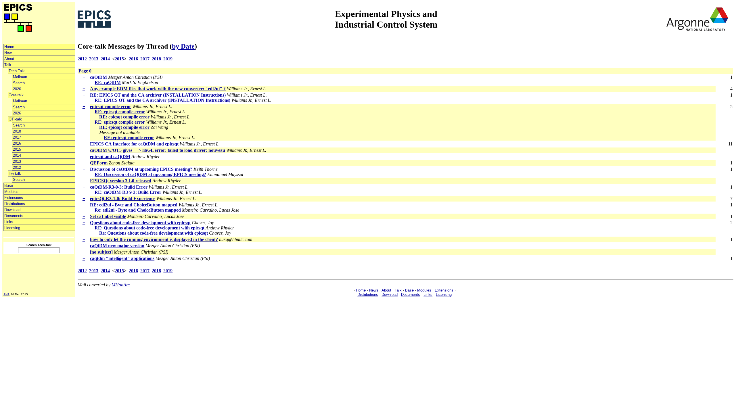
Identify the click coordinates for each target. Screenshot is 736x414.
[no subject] (101, 252)
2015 (17, 149)
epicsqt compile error (110, 106)
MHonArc (121, 284)
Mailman (20, 77)
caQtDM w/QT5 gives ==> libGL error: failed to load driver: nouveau (157, 150)
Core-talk (16, 95)
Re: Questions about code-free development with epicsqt (153, 233)
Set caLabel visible (108, 216)
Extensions (13, 197)
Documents (13, 216)
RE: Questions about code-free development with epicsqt (149, 227)
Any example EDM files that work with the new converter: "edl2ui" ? (158, 88)
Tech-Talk (17, 71)
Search (19, 83)
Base (8, 185)
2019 (167, 58)
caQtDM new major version (117, 245)
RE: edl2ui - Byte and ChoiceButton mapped (133, 204)
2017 (17, 137)
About (9, 59)
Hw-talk (15, 173)
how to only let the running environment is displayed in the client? (154, 239)
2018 (17, 131)
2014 (17, 155)
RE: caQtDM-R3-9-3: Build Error (128, 192)
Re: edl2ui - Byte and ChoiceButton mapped (138, 210)
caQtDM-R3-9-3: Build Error (118, 187)
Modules (11, 191)
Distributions (14, 204)
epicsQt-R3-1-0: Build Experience (122, 198)
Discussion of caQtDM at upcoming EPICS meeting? (141, 169)
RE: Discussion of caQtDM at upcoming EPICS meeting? (150, 174)
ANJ (6, 294)
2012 (17, 167)
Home (9, 47)
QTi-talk (15, 119)
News (9, 53)
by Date (183, 46)
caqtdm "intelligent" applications (122, 258)
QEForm (99, 162)
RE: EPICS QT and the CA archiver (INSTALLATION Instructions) (158, 95)
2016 (17, 143)
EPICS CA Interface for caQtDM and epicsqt (134, 143)
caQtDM (98, 77)
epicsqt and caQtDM (110, 156)
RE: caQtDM (108, 82)
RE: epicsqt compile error (120, 111)
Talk (7, 65)
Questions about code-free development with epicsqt (140, 222)
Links (8, 222)
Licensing (12, 228)
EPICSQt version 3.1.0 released (120, 180)
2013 (17, 161)
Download (12, 210)
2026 (17, 89)
